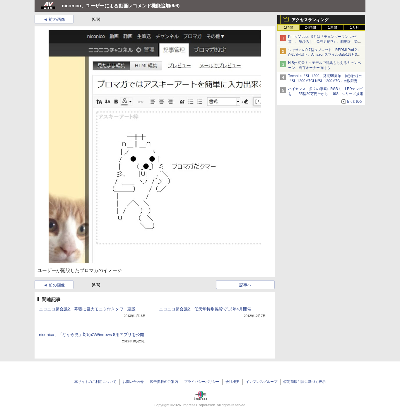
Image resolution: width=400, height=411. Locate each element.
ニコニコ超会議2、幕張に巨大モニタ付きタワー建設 (87, 309)
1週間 (332, 28)
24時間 (310, 28)
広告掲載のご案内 (164, 382)
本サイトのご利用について (95, 382)
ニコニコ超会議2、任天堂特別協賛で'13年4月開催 (205, 309)
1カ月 (354, 28)
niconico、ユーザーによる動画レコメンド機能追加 (116, 5)
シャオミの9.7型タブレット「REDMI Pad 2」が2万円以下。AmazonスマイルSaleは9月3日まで (324, 55)
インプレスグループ (261, 382)
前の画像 (57, 19)
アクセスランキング (310, 19)
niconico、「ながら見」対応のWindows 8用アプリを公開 (91, 334)
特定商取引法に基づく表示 (304, 382)
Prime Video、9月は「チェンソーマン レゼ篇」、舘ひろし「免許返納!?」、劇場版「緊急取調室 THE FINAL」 (324, 42)
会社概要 (232, 382)
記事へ (245, 285)
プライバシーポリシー (201, 382)
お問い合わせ (133, 382)
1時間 (288, 28)
